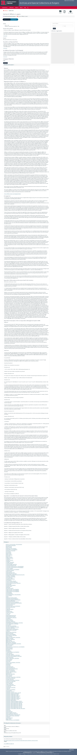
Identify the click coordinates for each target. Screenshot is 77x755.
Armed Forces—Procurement (10, 550)
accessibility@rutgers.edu (27, 752)
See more (5, 48)
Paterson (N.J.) (8, 661)
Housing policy (8, 618)
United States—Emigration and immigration (12, 693)
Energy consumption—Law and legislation (12, 590)
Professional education (9, 666)
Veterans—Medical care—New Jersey (12, 713)
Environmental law (9, 592)
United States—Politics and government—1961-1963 (14, 703)
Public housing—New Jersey (10, 667)
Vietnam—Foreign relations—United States (12, 715)
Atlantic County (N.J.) (9, 554)
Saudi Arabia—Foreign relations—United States (13, 677)
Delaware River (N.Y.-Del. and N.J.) (11, 573)
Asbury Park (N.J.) (8, 552)
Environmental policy (9, 593)
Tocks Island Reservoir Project (11, 685)
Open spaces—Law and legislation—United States (14, 656)
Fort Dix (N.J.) (8, 610)
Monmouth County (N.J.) (9, 644)
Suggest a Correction (6, 746)
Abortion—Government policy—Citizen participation (14, 544)
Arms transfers (8, 551)
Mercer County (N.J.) (9, 636)
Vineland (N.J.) (8, 716)
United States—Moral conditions (11, 700)
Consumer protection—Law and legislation (12, 569)
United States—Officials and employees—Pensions (14, 701)
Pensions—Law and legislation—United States (13, 662)
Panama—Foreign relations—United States (12, 658)
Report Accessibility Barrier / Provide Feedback (44, 752)
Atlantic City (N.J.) (8, 553)
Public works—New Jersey (10, 669)
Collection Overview (6, 19)
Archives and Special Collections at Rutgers (39, 3)
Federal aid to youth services (10, 607)
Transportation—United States (10, 687)
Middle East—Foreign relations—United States (13, 637)
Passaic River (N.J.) (9, 660)
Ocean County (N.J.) (9, 653)
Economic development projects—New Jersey (13, 583)
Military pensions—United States (11, 642)
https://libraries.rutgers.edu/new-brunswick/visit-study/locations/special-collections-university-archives (21, 740)
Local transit (8, 631)
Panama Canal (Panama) (9, 657)
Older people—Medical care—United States (13, 655)
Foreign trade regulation (9, 609)
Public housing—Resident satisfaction (12, 668)
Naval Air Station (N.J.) (9, 647)
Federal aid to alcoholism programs (11, 597)
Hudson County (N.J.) (9, 619)
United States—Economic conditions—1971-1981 (13, 692)
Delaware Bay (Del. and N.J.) (10, 572)
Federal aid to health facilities (10, 600)
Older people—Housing (9, 654)
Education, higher (8, 584)
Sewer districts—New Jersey (10, 678)
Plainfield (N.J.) (8, 664)
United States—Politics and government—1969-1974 (14, 705)
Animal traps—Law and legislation (11, 548)
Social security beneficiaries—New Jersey (12, 680)
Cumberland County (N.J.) (10, 570)
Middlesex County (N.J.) (9, 638)
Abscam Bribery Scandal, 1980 (11, 545)
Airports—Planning (9, 547)
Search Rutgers (71, 0)
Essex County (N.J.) (9, 595)
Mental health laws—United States (11, 635)
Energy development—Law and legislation (12, 591)
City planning (8, 561)
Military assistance (9, 640)
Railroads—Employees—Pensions (11, 671)
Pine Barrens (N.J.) (9, 663)
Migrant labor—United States (10, 639)
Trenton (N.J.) (8, 688)
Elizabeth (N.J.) (8, 587)
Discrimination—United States (10, 576)
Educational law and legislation (11, 585)
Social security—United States (10, 681)
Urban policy (8, 709)
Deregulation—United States (10, 575)
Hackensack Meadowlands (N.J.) (11, 615)
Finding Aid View (13, 19)
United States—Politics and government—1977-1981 (14, 707)
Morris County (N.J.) (9, 645)
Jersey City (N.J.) (8, 624)
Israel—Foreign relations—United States (12, 623)
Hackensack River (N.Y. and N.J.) (11, 616)
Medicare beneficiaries (9, 633)
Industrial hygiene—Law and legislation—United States (14, 622)
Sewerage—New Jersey (10, 679)
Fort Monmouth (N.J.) (9, 611)
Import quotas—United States (10, 621)
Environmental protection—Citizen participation (13, 594)
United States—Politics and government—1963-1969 (14, 704)
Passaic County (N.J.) (9, 659)
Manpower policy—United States (11, 632)
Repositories (4, 7)
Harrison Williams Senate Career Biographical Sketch (12, 193)
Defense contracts (9, 571)
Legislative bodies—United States (11, 630)
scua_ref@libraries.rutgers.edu (9, 743)
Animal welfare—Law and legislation (11, 549)
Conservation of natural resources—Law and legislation (14, 567)
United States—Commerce (10, 691)
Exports (7, 596)
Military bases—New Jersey (10, 641)
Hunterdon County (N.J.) (9, 620)
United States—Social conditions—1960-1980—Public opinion (15, 708)
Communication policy (9, 563)
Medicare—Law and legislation (11, 634)
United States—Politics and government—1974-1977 (14, 706)
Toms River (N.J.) (8, 686)
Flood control (8, 608)
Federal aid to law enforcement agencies (12, 601)
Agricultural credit (9, 546)
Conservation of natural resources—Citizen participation (15, 566)
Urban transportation (9, 711)
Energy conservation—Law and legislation (12, 589)
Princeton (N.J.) (8, 665)
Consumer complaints (9, 568)
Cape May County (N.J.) (9, 560)
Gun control (8, 614)
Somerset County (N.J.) (9, 682)
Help (25, 7)
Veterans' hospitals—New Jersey (11, 712)
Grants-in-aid (8, 613)
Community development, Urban (11, 565)
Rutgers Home (66, 0)
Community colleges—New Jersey (11, 564)
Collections (11, 7)
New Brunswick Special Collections (10, 16)
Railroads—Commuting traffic (10, 670)
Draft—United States (9, 577)
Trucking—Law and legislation (10, 689)
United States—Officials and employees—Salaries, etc (14, 702)
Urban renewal (8, 710)
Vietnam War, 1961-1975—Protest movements (13, 714)
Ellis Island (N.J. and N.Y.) (9, 588)
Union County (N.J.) (9, 690)
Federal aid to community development (12, 598)
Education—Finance (9, 586)
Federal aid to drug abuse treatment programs (13, 599)
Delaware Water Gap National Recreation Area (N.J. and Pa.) (15, 574)
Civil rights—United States (10, 562)
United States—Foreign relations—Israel (12, 694)
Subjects (16, 7)
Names (21, 7)
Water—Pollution (8, 718)
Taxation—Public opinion (10, 684)
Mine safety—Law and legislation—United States (13, 643)
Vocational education (9, 717)
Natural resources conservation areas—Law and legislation (15, 646)
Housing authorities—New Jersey (11, 617)
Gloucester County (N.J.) (10, 612)
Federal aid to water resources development (13, 606)
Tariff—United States (9, 683)
